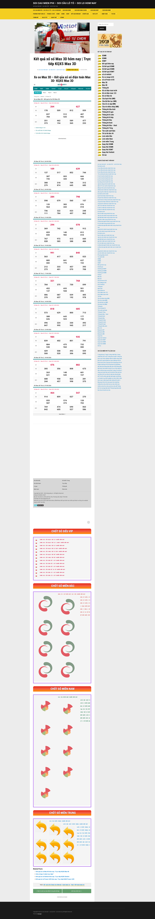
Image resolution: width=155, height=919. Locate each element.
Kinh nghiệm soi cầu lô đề (112, 378)
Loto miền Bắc (107, 136)
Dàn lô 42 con (103, 374)
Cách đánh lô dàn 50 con (108, 368)
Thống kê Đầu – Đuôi (109, 125)
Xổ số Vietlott (101, 284)
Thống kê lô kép (107, 117)
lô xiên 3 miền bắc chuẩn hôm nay (106, 207)
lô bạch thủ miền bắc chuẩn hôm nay (107, 197)
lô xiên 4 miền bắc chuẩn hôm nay (106, 209)
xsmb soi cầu (107, 390)
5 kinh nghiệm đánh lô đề (108, 358)
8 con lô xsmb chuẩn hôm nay (105, 180)
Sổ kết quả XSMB (108, 66)
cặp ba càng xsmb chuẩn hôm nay (106, 184)
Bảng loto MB (101, 334)
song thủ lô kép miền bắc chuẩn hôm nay (108, 201)
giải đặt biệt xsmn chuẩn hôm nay (106, 239)
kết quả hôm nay (108, 64)
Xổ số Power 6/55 (102, 280)
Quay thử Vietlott (108, 152)
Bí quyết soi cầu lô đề (110, 360)
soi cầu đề (114, 386)
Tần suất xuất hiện (108, 131)
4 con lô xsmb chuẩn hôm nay (105, 176)
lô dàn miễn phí (112, 380)
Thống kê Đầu (107, 120)
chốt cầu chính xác (76, 891)
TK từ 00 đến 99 (108, 133)
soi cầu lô (102, 386)
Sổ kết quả (86, 14)
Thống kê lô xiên (108, 115)
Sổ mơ (62, 17)
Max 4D (104, 85)
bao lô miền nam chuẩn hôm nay (106, 235)
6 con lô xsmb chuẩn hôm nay (105, 178)
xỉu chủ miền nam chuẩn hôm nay (106, 253)
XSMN (62, 14)
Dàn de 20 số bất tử (110, 372)
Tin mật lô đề (51, 14)
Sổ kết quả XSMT (108, 72)
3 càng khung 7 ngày (103, 354)
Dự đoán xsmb (67, 10)
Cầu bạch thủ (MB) (108, 99)
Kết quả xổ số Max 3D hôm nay (53, 885)
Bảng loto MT (101, 330)
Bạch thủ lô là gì (107, 364)
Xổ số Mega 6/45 (102, 282)
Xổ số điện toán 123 (109, 93)
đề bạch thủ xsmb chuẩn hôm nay (106, 188)
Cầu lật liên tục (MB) (109, 101)
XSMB (57, 14)
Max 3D (104, 82)
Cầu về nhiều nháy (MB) (110, 107)
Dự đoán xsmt (95, 10)
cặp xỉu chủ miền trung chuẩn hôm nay (107, 215)
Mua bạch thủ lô (102, 382)
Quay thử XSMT (107, 150)
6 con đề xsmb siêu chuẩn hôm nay (106, 170)
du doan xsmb (106, 370)
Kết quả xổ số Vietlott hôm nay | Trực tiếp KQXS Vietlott (52, 876)
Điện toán (104, 14)
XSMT (67, 14)
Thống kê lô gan (107, 112)
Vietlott (95, 14)
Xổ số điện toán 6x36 (109, 91)
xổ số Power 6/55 (108, 80)
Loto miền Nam (107, 139)
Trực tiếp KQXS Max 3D (77, 885)
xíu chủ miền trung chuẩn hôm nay (106, 231)
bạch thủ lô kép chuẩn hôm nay (105, 195)
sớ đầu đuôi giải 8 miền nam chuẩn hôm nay (109, 245)
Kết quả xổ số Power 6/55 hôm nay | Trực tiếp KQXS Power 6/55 (55, 879)
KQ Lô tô (44, 17)
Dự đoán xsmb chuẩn (81, 10)
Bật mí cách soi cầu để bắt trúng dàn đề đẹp (48, 891)
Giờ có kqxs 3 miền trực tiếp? (44, 874)
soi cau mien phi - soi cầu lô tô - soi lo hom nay (51, 69)
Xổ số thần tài (107, 96)
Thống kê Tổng (107, 128)
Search (102, 28)
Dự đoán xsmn (107, 10)
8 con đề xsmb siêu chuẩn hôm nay (106, 172)
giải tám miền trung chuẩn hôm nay (107, 219)
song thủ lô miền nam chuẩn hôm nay (107, 251)
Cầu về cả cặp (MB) (109, 104)
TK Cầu (113, 14)
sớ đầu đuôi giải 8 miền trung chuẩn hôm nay (109, 221)
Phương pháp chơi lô (39, 14)
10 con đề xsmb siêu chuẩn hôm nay (107, 174)
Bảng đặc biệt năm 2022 (110, 366)
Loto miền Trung (108, 142)
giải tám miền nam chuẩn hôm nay (106, 241)
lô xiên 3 (118, 380)
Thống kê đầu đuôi (108, 109)
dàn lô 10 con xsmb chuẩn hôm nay (107, 186)
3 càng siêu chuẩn (111, 356)
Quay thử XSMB (107, 144)
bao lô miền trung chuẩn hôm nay (106, 213)
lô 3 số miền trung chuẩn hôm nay (106, 223)
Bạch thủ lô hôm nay (103, 362)
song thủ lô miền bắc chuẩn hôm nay (107, 203)
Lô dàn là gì (105, 380)
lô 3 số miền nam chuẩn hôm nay (106, 243)
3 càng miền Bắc (112, 354)
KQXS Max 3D (66, 885)
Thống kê (35, 17)
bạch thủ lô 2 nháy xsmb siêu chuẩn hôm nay (109, 199)
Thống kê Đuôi (107, 123)
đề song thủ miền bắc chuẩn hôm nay (107, 191)
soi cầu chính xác (106, 384)
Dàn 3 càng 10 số (114, 370)
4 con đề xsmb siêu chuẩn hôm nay (106, 168)
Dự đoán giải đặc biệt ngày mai (110, 376)
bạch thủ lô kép (112, 362)
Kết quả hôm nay (76, 14)
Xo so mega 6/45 (108, 77)
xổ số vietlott (106, 74)
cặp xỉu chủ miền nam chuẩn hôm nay (107, 237)
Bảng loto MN (101, 332)
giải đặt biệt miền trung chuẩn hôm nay (107, 217)
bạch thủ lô (118, 360)
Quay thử (53, 17)
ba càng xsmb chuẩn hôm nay (105, 182)
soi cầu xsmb (108, 386)
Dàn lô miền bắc (111, 374)
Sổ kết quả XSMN (108, 69)
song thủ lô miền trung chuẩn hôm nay (107, 229)
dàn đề (116, 374)
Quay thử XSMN (107, 147)
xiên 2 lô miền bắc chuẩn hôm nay (106, 205)
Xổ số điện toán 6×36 (103, 294)
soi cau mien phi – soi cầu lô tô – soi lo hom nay (64, 3)
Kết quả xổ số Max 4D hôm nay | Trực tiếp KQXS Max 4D (52, 871)
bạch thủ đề (114, 364)
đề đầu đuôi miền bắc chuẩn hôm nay (107, 189)
